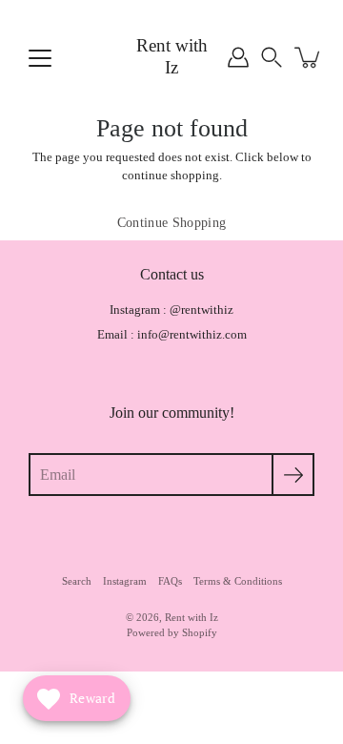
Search (76, 581)
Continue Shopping (172, 223)
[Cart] (308, 57)
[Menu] (40, 58)
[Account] (238, 57)
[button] (271, 57)
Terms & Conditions (237, 581)
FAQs (170, 581)
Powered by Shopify (172, 632)
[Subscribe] (293, 474)
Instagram (125, 581)
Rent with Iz (172, 56)
